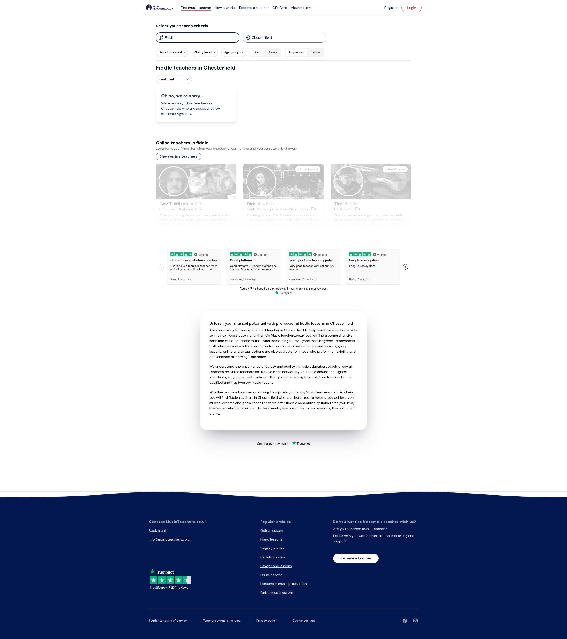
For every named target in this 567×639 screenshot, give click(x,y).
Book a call (157, 530)
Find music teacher (196, 7)
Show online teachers (178, 156)
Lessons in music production (283, 583)
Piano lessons (271, 539)
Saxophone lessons (276, 566)
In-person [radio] (296, 52)
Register (391, 7)
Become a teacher (254, 7)
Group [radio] (272, 52)
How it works (225, 7)
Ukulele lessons (272, 557)
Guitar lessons (272, 530)
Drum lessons (271, 575)
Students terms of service (168, 621)
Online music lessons (277, 592)
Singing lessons (272, 548)
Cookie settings (304, 621)
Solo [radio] (257, 52)
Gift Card (279, 7)
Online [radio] (315, 52)
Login (411, 7)
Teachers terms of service (222, 621)
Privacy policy (266, 621)
